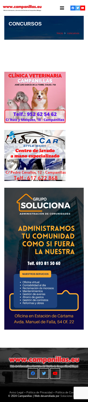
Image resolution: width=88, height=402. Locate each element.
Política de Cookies (67, 392)
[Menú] (62, 8)
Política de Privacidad (39, 392)
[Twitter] (77, 8)
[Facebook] (72, 8)
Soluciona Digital (70, 395)
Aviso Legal (16, 392)
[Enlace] (22, 8)
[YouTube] (82, 8)
